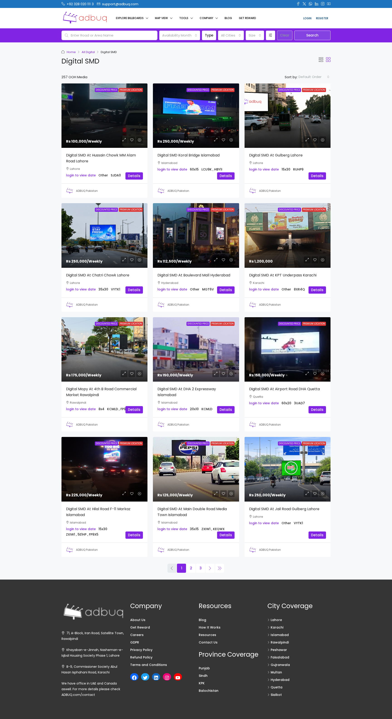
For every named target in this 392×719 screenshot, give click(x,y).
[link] (104, 115)
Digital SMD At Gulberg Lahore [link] (276, 155)
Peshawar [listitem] (279, 650)
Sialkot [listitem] (276, 694)
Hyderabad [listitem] (280, 680)
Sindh (203, 675)
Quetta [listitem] (276, 687)
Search (312, 35)
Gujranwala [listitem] (280, 665)
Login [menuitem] (307, 18)
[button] (321, 60)
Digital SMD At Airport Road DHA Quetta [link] (284, 389)
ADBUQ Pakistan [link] (87, 191)
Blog (228, 18)
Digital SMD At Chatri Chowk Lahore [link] (97, 275)
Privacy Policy (141, 650)
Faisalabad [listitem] (280, 657)
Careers (137, 635)
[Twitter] (145, 677)
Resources (207, 635)
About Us (137, 620)
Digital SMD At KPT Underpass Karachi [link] (282, 275)
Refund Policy (141, 657)
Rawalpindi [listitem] (280, 642)
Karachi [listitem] (277, 627)
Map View (161, 18)
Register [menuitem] (322, 18)
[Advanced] (270, 35)
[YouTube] (178, 677)
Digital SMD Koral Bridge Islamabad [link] (188, 155)
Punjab (204, 668)
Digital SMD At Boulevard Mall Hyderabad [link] (193, 275)
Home (71, 52)
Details (134, 175)
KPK (202, 683)
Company (206, 18)
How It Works (209, 627)
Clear (284, 35)
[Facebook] (134, 677)
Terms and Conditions (148, 665)
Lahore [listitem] (276, 620)
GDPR (134, 642)
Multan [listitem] (276, 672)
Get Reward (247, 18)
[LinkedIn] (156, 677)
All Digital (88, 52)
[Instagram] (167, 677)
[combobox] (179, 35)
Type (209, 35)
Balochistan (208, 690)
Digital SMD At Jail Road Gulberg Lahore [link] (284, 509)
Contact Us (208, 642)
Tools (183, 18)
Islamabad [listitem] (280, 635)
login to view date (81, 175)
